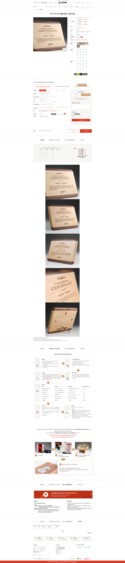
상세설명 (42, 140)
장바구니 (83, 2)
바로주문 (86, 131)
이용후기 (50, 2)
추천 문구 (76, 94)
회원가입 (79, 2)
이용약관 (43, 558)
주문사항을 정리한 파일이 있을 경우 (62, 86)
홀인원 (55, 6)
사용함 (41, 110)
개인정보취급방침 (38, 558)
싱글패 (51, 6)
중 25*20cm (82, 21)
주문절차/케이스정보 (54, 140)
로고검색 (57, 107)
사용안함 (53, 111)
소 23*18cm (82, 19)
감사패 (60, 6)
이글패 (46, 6)
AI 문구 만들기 (81, 120)
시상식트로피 (65, 6)
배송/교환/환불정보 (70, 140)
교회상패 (71, 6)
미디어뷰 (54, 2)
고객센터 (46, 558)
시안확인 (90, 2)
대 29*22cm (82, 24)
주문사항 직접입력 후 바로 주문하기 (43, 86)
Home (34, 9)
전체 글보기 (89, 532)
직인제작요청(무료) (43, 111)
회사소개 (34, 558)
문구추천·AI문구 (44, 2)
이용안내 (49, 558)
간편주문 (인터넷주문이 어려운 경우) (82, 86)
